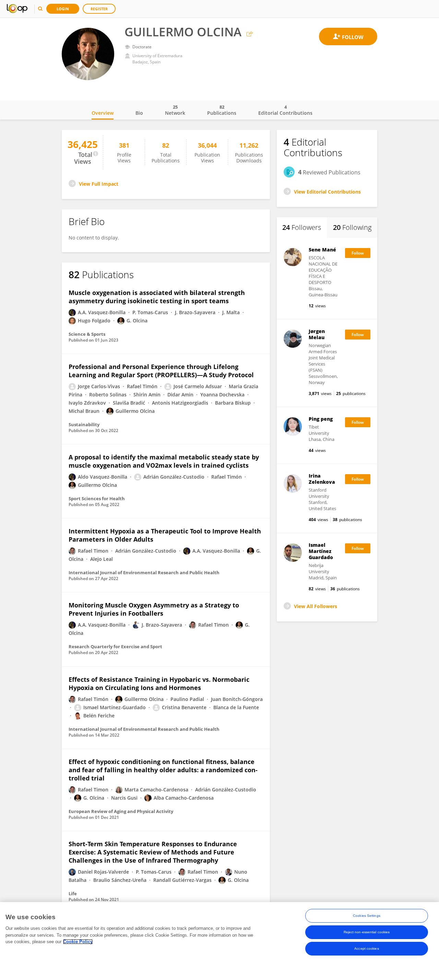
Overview (103, 113)
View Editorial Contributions (327, 191)
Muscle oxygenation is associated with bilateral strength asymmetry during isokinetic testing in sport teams (157, 296)
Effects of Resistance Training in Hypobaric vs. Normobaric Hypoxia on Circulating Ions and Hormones (159, 683)
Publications (221, 110)
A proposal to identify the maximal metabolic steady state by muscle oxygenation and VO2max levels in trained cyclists (164, 461)
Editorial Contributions (285, 110)
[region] (219, 931)
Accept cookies (366, 948)
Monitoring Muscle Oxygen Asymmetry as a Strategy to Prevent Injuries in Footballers (154, 609)
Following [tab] (352, 227)
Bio (139, 113)
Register (99, 8)
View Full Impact (98, 184)
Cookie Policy (78, 941)
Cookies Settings (366, 915)
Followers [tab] (301, 227)
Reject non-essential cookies (367, 932)
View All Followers (315, 606)
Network (175, 110)
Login (63, 8)
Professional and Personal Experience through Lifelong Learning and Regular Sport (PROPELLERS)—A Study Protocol (161, 370)
